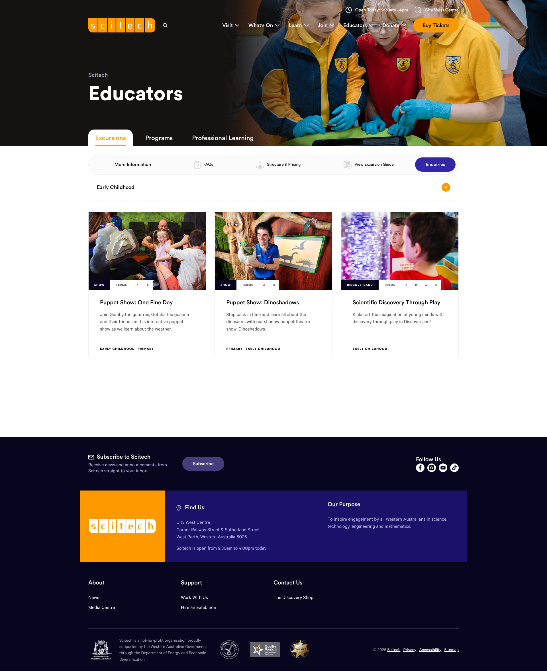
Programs (159, 138)
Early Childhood (115, 187)
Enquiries (435, 164)
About (96, 582)
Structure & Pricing (284, 164)
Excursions (110, 138)
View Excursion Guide (373, 164)
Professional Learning (223, 138)
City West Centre (442, 10)
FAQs (208, 164)
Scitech (98, 75)
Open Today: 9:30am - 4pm (381, 10)
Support (191, 582)
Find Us (194, 507)
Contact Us (288, 582)
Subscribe (203, 464)
